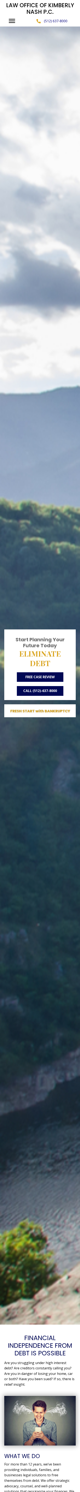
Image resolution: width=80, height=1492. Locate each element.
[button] (12, 21)
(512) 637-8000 (55, 21)
